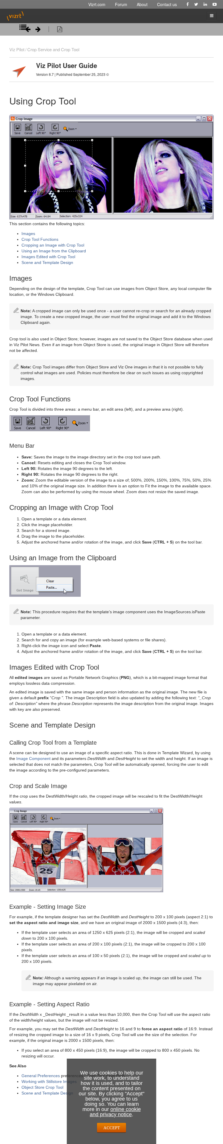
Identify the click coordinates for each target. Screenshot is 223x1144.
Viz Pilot (16, 49)
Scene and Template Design (47, 262)
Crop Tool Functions (39, 239)
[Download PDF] (59, 30)
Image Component (33, 758)
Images (28, 233)
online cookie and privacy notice (115, 1111)
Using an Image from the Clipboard (53, 251)
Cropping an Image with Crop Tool (52, 245)
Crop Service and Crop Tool (53, 49)
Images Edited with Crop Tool (48, 256)
